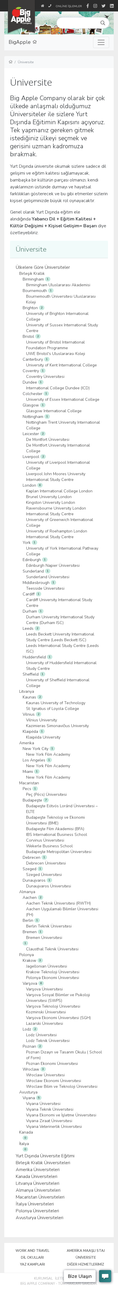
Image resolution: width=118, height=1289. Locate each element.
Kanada (26, 1132)
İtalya (24, 1143)
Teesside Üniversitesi (45, 588)
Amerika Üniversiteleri (38, 1169)
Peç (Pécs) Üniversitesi (46, 794)
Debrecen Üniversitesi (46, 863)
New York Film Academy (48, 754)
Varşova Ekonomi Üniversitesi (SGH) (58, 1017)
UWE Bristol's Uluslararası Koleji (55, 353)
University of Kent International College (61, 365)
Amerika (26, 743)
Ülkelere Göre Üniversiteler (43, 267)
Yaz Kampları (32, 1264)
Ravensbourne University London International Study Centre (56, 511)
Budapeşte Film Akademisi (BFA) (55, 829)
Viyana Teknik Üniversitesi (49, 1109)
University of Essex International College (62, 399)
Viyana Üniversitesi (43, 1103)
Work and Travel (32, 1250)
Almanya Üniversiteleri (38, 1190)
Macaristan (29, 783)
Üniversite (86, 1257)
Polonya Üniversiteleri (37, 1211)
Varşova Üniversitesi (44, 989)
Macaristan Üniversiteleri (40, 1197)
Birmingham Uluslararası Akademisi (58, 285)
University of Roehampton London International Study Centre (56, 534)
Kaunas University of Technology (55, 703)
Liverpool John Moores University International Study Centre (55, 476)
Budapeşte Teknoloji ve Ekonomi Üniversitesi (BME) (55, 820)
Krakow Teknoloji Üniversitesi (52, 972)
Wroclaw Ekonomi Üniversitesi (53, 1080)
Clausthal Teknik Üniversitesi (52, 949)
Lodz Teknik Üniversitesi (48, 1040)
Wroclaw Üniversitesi (45, 1075)
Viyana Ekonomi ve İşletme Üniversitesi (61, 1115)
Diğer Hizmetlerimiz (85, 1264)
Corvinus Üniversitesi (45, 840)
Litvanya (26, 691)
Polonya (26, 955)
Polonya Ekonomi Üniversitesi (52, 977)
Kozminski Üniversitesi (46, 1012)
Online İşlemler (69, 6)
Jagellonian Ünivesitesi (46, 966)
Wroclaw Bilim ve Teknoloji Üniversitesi (61, 1086)
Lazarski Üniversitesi (44, 1023)
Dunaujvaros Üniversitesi (48, 886)
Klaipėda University (43, 737)
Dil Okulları (32, 1257)
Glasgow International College (54, 411)
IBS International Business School (56, 834)
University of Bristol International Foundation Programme (55, 345)
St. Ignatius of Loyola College (52, 708)
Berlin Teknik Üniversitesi (49, 926)
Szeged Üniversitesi (44, 874)
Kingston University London (50, 502)
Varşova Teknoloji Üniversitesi (53, 1006)
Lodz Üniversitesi (41, 1035)
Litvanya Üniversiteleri (37, 1183)
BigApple (20, 42)
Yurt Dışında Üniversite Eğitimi (45, 1156)
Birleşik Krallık (32, 273)
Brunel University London (49, 497)
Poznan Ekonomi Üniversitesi (52, 1063)
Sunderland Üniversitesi (47, 577)
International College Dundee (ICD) (58, 388)
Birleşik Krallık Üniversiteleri (43, 1163)
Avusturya (28, 1092)
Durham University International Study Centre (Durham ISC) (60, 619)
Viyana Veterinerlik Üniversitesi (54, 1126)
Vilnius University (41, 720)
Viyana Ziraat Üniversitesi (49, 1121)
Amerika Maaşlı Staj (86, 1250)
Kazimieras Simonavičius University (57, 726)
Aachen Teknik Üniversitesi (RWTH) (58, 903)
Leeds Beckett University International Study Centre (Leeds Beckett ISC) (60, 637)
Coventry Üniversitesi (45, 376)
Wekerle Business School (49, 846)
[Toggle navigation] (101, 42)
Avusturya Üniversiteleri (39, 1218)
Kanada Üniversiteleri (36, 1176)
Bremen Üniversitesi (44, 937)
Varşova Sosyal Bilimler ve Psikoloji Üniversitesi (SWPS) (58, 997)
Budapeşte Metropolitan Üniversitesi (58, 851)
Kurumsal (43, 1278)
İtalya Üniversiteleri (35, 1204)
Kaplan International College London (59, 491)
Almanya (27, 892)
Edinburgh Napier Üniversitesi (53, 565)
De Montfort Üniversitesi (47, 439)
